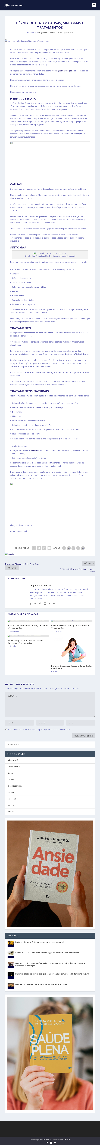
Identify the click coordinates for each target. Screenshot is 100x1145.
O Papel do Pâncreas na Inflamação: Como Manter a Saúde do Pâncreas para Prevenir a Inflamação (50, 964)
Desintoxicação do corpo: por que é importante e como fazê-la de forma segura (52, 974)
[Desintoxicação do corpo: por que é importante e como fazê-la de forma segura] (11, 975)
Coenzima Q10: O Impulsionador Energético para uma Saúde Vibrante (47, 952)
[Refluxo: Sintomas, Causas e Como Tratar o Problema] (71, 648)
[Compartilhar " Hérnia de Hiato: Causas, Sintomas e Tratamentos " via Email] (49, 548)
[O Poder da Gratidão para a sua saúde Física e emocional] (11, 986)
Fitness (11, 779)
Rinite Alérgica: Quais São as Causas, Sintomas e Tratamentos (25, 641)
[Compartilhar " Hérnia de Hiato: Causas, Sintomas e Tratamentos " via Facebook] (33, 548)
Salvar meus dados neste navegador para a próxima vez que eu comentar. (39, 729)
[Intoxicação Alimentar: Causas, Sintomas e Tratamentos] (28, 621)
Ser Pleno (12, 799)
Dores (59, 32)
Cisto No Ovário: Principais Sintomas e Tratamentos (70, 626)
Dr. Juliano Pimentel (46, 32)
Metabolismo (14, 766)
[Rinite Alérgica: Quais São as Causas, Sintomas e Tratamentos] (28, 636)
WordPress (66, 1140)
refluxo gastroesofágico (62, 70)
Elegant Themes (45, 1140)
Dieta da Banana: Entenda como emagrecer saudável (39, 942)
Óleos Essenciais (15, 786)
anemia (34, 450)
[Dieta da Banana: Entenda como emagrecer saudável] (11, 944)
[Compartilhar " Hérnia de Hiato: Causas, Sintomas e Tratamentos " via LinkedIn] (44, 548)
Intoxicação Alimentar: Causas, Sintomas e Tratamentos (28, 626)
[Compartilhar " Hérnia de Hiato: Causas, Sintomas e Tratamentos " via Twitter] (39, 548)
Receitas (11, 792)
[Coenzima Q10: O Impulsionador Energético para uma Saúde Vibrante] (11, 954)
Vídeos (11, 811)
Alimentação (13, 760)
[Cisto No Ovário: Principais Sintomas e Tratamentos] (71, 621)
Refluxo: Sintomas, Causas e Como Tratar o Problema (71, 667)
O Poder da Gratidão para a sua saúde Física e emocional (41, 984)
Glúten (11, 805)
